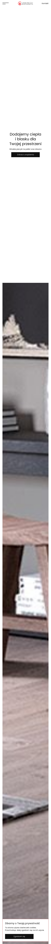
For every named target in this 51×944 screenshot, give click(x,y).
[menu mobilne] (5, 3)
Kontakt (45, 3)
